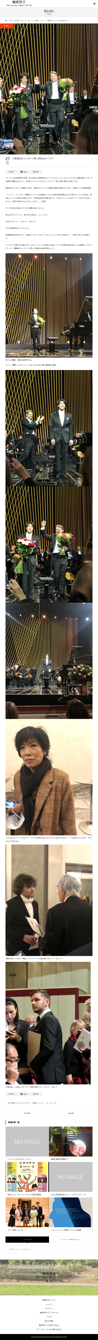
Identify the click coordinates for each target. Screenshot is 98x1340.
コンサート (49, 1308)
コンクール (19, 1103)
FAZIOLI (6, 26)
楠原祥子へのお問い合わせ (49, 1325)
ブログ (49, 1317)
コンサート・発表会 (30, 1103)
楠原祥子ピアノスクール (49, 1313)
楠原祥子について (49, 1300)
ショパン (40, 1103)
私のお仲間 (49, 1321)
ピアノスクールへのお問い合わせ (49, 1329)
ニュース (49, 1304)
